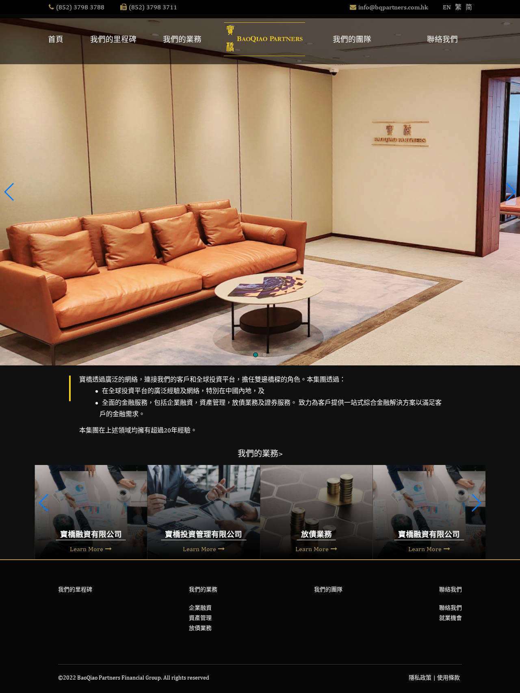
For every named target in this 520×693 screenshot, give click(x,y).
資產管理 (200, 618)
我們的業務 (182, 39)
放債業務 (200, 628)
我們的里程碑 (113, 39)
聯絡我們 (442, 39)
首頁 (55, 39)
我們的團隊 (352, 39)
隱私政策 (420, 677)
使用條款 (448, 677)
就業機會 (450, 618)
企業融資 (200, 607)
